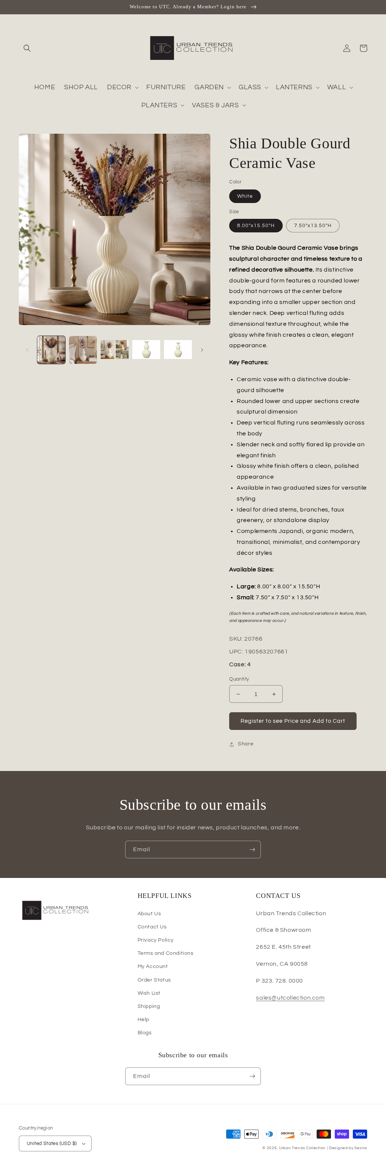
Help (143, 1019)
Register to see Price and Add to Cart (292, 721)
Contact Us (152, 927)
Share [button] (245, 744)
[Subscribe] (252, 849)
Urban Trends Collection (302, 1148)
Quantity (239, 679)
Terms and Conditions (166, 953)
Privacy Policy (156, 940)
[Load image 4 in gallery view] (146, 350)
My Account (153, 966)
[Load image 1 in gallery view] (51, 350)
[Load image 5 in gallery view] (178, 350)
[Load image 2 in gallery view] (83, 350)
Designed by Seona (348, 1148)
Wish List (149, 993)
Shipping (149, 1006)
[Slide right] (202, 350)
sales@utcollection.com (290, 998)
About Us (149, 913)
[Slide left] (27, 350)
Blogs (145, 1032)
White (245, 196)
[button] (27, 48)
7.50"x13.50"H (313, 225)
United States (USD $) (52, 1143)
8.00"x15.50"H (256, 225)
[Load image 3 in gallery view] (115, 350)
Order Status (154, 980)
